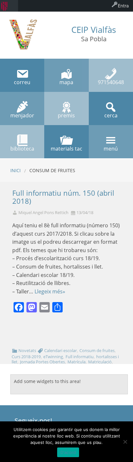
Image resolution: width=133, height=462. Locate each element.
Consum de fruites (97, 350)
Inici (15, 170)
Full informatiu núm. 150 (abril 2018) (63, 197)
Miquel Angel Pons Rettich (43, 213)
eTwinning (53, 356)
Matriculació (100, 362)
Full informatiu (80, 356)
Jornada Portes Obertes (42, 362)
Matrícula (76, 362)
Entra (123, 5)
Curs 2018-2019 (26, 356)
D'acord (68, 452)
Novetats (27, 350)
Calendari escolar (60, 350)
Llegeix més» (50, 291)
